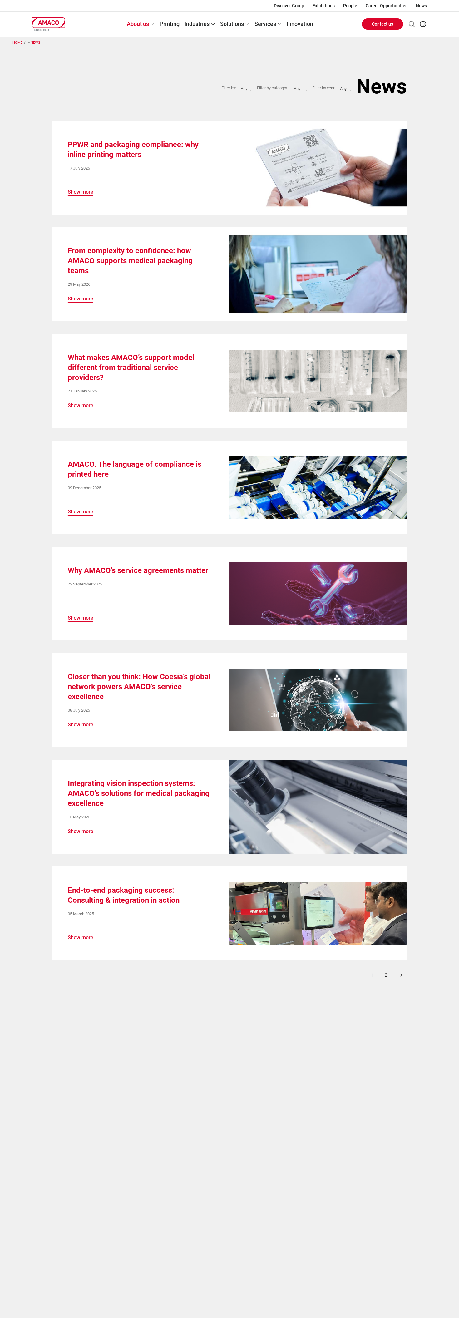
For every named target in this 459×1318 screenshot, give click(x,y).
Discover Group (289, 5)
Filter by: (228, 88)
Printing (170, 24)
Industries (197, 24)
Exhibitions (324, 5)
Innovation (300, 24)
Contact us (382, 24)
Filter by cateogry (272, 88)
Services (265, 24)
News (421, 5)
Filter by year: (323, 88)
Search (412, 24)
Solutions (232, 24)
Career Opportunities (386, 5)
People (350, 5)
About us (138, 24)
